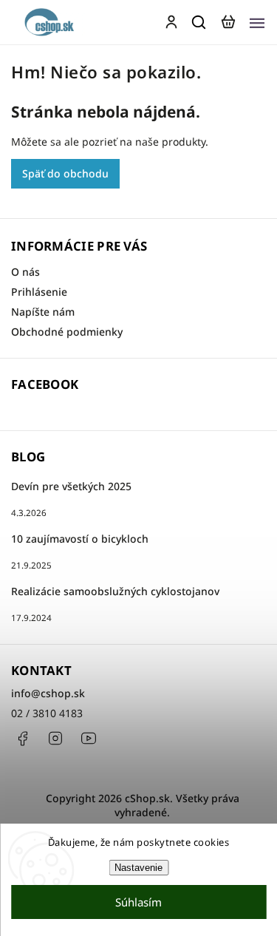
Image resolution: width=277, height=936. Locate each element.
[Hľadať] (199, 22)
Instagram (55, 739)
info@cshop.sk (48, 693)
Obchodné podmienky (67, 332)
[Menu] (257, 22)
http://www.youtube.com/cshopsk (89, 739)
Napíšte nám (43, 312)
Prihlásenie (39, 292)
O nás (25, 272)
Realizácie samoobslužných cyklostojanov (115, 591)
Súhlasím (138, 902)
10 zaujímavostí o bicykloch (79, 539)
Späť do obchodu (65, 173)
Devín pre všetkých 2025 (71, 486)
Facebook (22, 739)
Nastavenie (138, 867)
